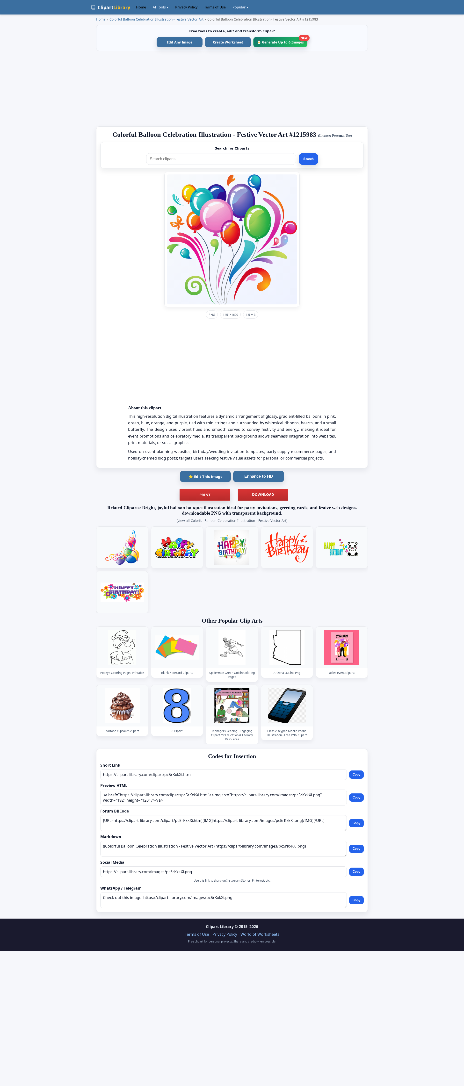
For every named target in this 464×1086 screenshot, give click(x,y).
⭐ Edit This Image (205, 476)
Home (141, 7)
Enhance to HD (258, 476)
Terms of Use (215, 7)
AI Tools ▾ (160, 7)
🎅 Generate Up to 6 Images (282, 40)
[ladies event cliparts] (341, 647)
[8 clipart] (177, 705)
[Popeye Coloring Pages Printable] (122, 647)
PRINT (204, 494)
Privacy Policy (186, 7)
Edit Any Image (179, 42)
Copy (356, 774)
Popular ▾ (240, 7)
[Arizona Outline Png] (287, 647)
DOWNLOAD (263, 494)
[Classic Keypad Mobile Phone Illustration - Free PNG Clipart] (287, 705)
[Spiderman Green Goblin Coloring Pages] (232, 647)
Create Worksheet (228, 42)
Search (308, 159)
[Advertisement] (232, 88)
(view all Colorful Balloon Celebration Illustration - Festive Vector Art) (232, 520)
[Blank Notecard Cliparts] (177, 647)
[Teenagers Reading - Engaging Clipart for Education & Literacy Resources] (232, 705)
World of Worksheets (259, 934)
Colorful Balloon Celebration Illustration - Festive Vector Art (156, 19)
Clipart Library (220, 926)
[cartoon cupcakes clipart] (122, 705)
